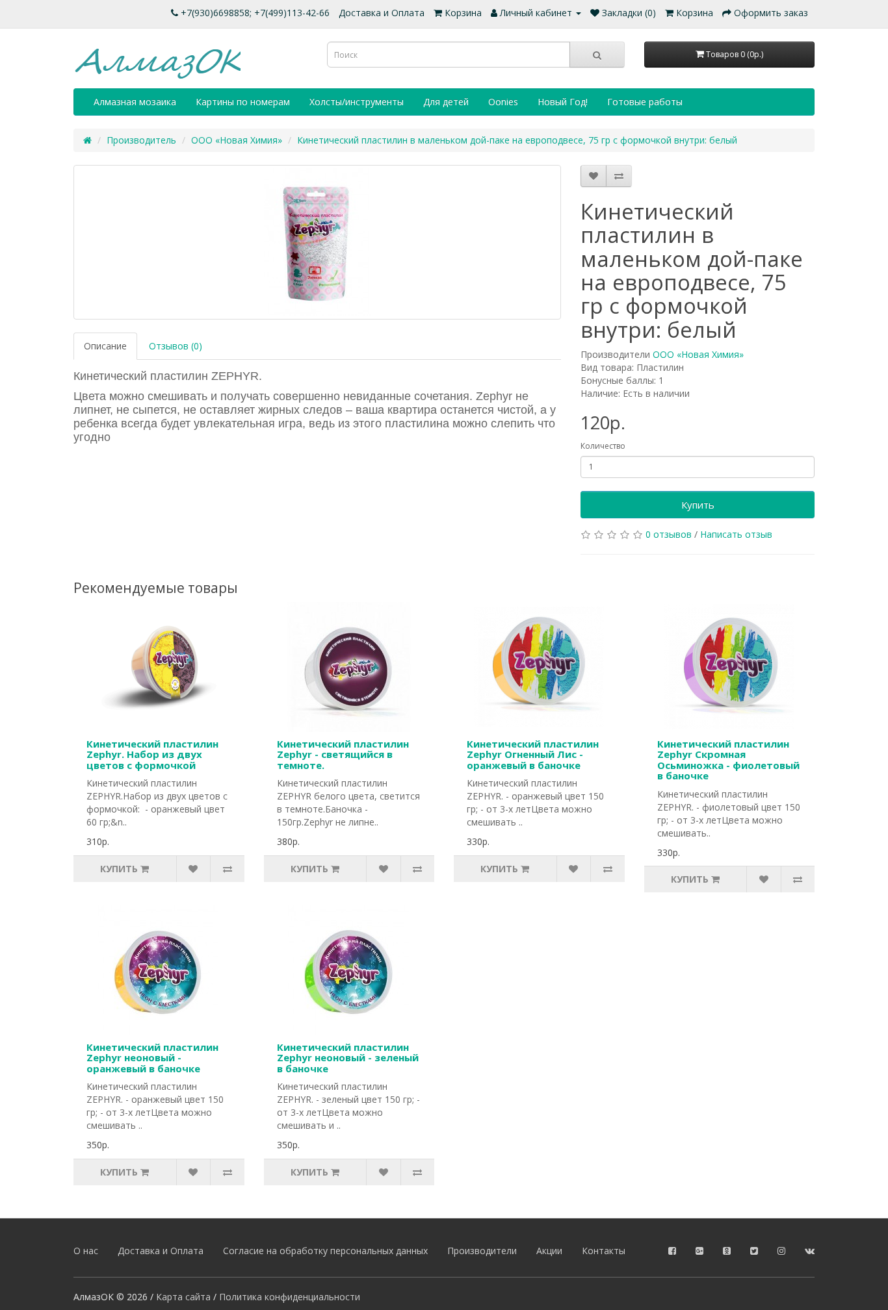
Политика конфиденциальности (289, 1297)
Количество (603, 445)
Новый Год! (563, 101)
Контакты (603, 1250)
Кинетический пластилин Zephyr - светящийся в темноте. (343, 754)
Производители (482, 1250)
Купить (697, 504)
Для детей (446, 101)
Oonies (503, 101)
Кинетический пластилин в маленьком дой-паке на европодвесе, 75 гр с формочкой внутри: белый (517, 140)
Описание (105, 346)
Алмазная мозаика (135, 101)
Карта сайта (183, 1297)
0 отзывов (669, 534)
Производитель (141, 140)
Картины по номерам (243, 101)
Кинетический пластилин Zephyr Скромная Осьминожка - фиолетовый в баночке (728, 760)
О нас (85, 1250)
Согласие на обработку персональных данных (325, 1250)
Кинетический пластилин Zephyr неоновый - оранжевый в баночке (152, 1057)
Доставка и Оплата (381, 12)
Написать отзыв (736, 534)
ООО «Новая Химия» (236, 140)
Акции (549, 1250)
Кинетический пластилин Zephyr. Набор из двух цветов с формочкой (152, 754)
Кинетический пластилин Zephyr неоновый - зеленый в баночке (348, 1057)
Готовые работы (645, 101)
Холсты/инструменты (356, 101)
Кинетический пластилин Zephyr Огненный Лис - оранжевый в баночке (533, 754)
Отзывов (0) (175, 346)
